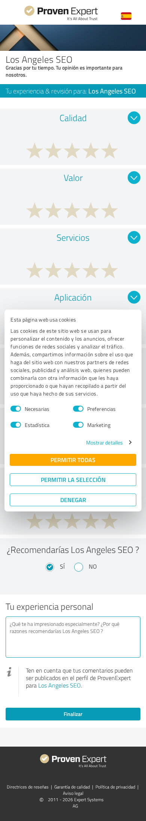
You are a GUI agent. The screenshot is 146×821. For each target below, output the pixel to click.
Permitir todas (73, 459)
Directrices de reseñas (28, 787)
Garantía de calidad (72, 787)
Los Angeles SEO (59, 685)
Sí (62, 566)
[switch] (78, 409)
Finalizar (73, 713)
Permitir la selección (73, 479)
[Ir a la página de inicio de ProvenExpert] (61, 19)
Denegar (73, 499)
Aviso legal (73, 793)
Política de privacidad (115, 787)
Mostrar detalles (104, 442)
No (93, 566)
